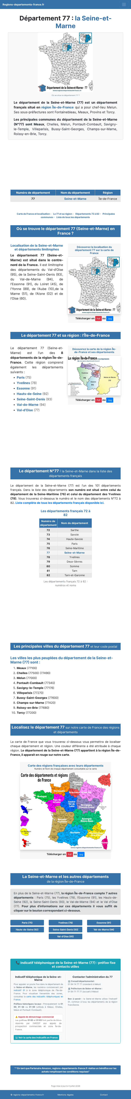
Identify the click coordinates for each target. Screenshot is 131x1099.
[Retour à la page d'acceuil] (123, 4)
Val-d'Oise (25, 410)
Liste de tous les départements (73, 217)
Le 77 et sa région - (63, 213)
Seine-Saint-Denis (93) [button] (65, 929)
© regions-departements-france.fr (27, 1095)
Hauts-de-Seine (29, 394)
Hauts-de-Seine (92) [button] (27, 929)
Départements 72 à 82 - (88, 213)
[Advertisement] (65, 164)
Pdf (98, 318)
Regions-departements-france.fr (23, 4)
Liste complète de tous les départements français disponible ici (59, 502)
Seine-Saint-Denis (31, 399)
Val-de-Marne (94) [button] (104, 929)
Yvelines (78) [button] (65, 922)
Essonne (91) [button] (104, 922)
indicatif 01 (19, 990)
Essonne (24, 388)
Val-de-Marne (28, 405)
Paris (21, 377)
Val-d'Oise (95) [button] (65, 936)
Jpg (110, 318)
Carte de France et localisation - (34, 213)
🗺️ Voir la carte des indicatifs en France (36, 1037)
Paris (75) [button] (27, 922)
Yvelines (24, 383)
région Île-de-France (57, 107)
